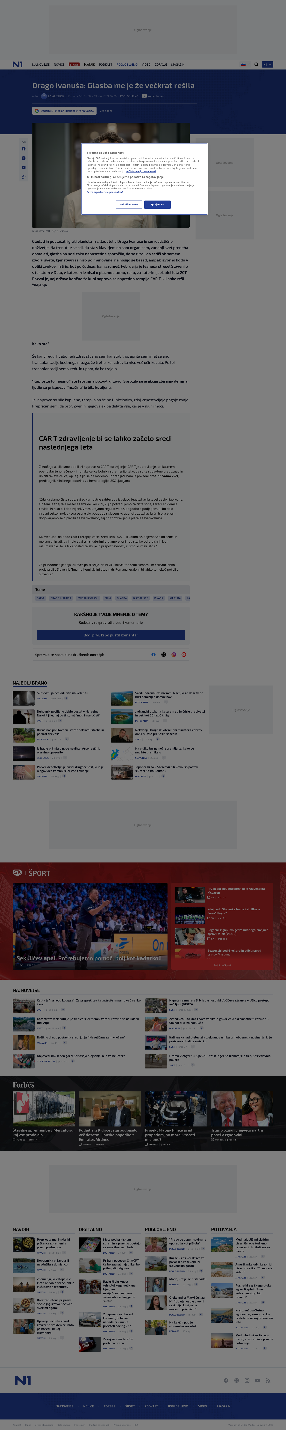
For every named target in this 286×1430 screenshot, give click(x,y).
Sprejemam (157, 204)
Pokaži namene (129, 204)
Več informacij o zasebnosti (141, 171)
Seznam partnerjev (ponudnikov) (105, 192)
